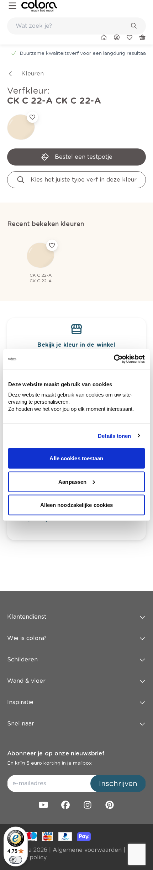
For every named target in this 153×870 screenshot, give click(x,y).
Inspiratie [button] (20, 702)
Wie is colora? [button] (27, 638)
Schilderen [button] (22, 659)
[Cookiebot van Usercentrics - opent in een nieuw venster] (114, 359)
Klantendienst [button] (26, 616)
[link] (39, 6)
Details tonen (114, 436)
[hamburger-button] (12, 5)
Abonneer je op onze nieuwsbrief (56, 753)
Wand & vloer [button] (26, 680)
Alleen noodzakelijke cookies (76, 505)
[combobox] (76, 26)
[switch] (15, 860)
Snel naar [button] (20, 723)
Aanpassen (72, 481)
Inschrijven (118, 783)
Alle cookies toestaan (76, 458)
